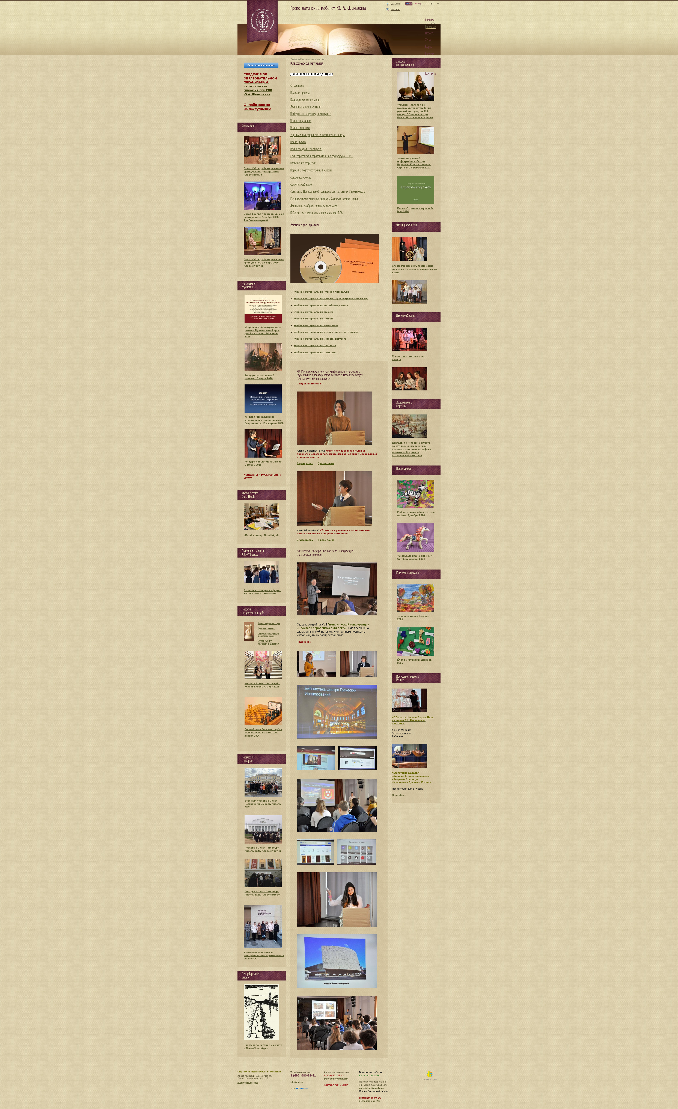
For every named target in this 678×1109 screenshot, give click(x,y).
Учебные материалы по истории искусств (320, 338)
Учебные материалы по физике (313, 311)
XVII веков (254, 593)
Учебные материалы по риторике (315, 352)
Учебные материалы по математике (316, 325)
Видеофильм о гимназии (305, 100)
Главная (294, 59)
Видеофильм (305, 463)
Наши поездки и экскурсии (306, 149)
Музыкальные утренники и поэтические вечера (317, 135)
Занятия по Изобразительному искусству (314, 206)
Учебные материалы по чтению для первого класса (326, 332)
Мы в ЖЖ (395, 4)
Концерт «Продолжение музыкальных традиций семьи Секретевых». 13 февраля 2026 (264, 420)
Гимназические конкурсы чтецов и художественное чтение (324, 199)
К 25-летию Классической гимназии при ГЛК (316, 213)
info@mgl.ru (296, 1082)
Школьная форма (300, 177)
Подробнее (399, 795)
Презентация (326, 463)
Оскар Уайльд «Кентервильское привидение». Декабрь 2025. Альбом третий (264, 262)
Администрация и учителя (305, 107)
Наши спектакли (300, 128)
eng (419, 3)
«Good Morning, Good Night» (261, 535)
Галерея (429, 53)
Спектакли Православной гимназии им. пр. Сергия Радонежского (327, 192)
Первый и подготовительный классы (311, 170)
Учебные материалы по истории (314, 318)
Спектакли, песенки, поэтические (412, 265)
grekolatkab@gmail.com (336, 1079)
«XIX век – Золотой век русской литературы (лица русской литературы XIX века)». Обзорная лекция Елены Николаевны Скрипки (415, 111)
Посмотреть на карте (247, 1082)
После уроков (298, 142)
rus (410, 3)
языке (395, 272)
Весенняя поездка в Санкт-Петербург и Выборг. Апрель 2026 (263, 803)
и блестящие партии (266, 636)
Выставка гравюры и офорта (262, 590)
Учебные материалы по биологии (315, 345)
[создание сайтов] (429, 1076)
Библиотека (432, 60)
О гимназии (297, 86)
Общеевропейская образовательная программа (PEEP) (321, 156)
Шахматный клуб (301, 184)
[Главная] (262, 22)
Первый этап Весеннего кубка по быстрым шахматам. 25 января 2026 (263, 732)
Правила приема (300, 93)
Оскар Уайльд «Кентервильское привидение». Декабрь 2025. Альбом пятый (264, 171)
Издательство (433, 67)
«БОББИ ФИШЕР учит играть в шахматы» (268, 642)
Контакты (430, 74)
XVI (246, 593)
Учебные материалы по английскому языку (321, 305)
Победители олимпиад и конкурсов (310, 114)
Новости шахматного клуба (269, 623)
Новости (429, 33)
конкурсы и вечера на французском (414, 269)
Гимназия (430, 27)
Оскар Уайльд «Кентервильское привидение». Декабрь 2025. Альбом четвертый (264, 217)
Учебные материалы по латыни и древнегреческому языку (331, 298)
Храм (428, 40)
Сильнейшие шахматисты (268, 633)
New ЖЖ (395, 9)
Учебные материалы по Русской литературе (321, 291)
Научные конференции (303, 163)
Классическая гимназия (312, 59)
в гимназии (269, 593)
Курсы (428, 47)
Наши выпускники (300, 121)
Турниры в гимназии (266, 628)
